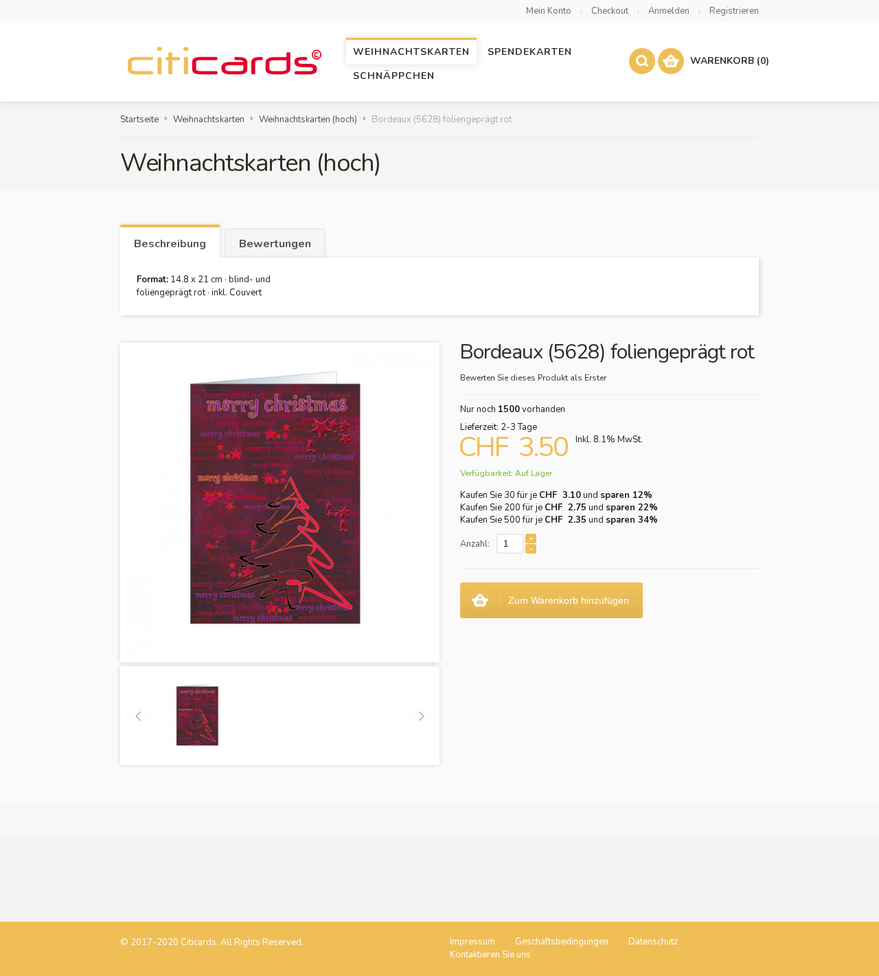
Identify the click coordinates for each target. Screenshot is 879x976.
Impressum (472, 941)
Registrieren (734, 11)
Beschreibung (170, 243)
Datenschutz (653, 941)
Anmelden (668, 11)
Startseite (139, 119)
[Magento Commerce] (223, 61)
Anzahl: (475, 544)
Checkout (609, 11)
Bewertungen (275, 243)
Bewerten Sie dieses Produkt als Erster (533, 377)
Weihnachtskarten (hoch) (308, 119)
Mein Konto (548, 11)
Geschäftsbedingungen (561, 941)
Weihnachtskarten (208, 119)
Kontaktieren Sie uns (490, 955)
